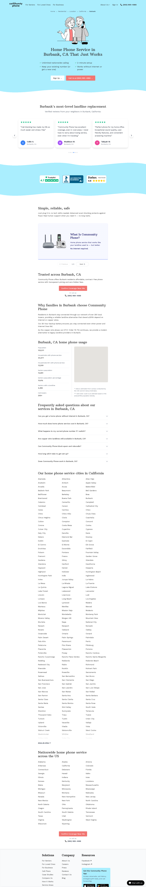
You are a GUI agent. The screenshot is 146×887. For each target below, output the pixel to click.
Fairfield (89, 548)
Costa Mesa (67, 525)
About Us (104, 5)
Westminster (43, 734)
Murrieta (41, 622)
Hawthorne (90, 564)
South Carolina (44, 812)
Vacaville (65, 722)
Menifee (65, 606)
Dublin (40, 541)
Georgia (41, 773)
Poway (64, 653)
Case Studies (47, 875)
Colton (41, 521)
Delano (41, 537)
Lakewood (66, 591)
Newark (41, 626)
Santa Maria (43, 703)
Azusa (64, 487)
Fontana (65, 552)
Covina (88, 525)
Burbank (89, 498)
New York (66, 800)
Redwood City (44, 664)
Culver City (42, 529)
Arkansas (42, 766)
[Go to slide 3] (72, 152)
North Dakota (43, 804)
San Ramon (43, 695)
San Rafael (90, 692)
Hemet (65, 568)
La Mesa (41, 583)
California (82, 11)
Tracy (64, 715)
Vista (88, 726)
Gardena (41, 560)
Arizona (89, 762)
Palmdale (90, 637)
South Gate (90, 707)
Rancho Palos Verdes (71, 657)
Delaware (66, 770)
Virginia (41, 820)
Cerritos (65, 510)
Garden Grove (91, 556)
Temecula (90, 711)
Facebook (86, 861)
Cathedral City (92, 506)
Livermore (66, 595)
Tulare (88, 715)
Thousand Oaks (44, 715)
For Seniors (30, 5)
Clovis (64, 518)
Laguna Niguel (68, 587)
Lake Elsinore (91, 587)
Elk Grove (90, 545)
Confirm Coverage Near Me (73, 288)
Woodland (90, 734)
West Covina (91, 730)
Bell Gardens (91, 490)
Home (52, 11)
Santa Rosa (90, 703)
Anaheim (41, 483)
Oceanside (42, 634)
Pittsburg (89, 645)
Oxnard (89, 634)
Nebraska (90, 793)
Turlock (41, 719)
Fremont (41, 556)
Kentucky (66, 781)
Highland (41, 572)
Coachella (90, 518)
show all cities (43, 743)
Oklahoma (90, 804)
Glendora (42, 564)
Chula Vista (90, 514)
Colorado (89, 766)
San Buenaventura (45, 680)
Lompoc (41, 599)
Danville (65, 533)
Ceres (40, 510)
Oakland (65, 630)
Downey (89, 537)
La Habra (89, 579)
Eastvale (65, 541)
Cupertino (66, 529)
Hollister (65, 572)
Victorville (42, 726)
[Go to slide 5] (75, 152)
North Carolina (92, 800)
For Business (58, 5)
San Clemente (68, 680)
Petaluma (42, 645)
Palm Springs (67, 637)
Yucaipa (89, 738)
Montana (65, 793)
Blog (63, 878)
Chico (88, 510)
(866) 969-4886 (130, 5)
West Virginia (91, 820)
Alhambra (66, 479)
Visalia (64, 726)
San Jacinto (91, 684)
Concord (89, 521)
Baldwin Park (43, 490)
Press (64, 868)
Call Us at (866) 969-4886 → (80, 78)
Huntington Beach (93, 572)
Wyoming (66, 824)
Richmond (90, 664)
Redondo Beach (92, 661)
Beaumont (66, 490)
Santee (41, 707)
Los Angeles (91, 599)
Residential (62, 11)
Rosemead (42, 672)
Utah (64, 816)
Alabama (41, 762)
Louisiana (90, 781)
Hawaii (64, 773)
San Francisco (44, 684)
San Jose (42, 688)
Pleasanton (66, 649)
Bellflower (42, 494)
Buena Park (66, 498)
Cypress (89, 529)
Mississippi (90, 789)
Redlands (66, 661)
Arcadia (41, 487)
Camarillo (66, 502)
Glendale (89, 560)
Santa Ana (66, 695)
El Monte (65, 545)
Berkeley (65, 494)
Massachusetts (92, 785)
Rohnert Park (91, 668)
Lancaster (90, 591)
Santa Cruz (90, 699)
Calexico (41, 502)
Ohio (64, 804)
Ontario (65, 634)
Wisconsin (42, 824)
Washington (67, 820)
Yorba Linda (43, 738)
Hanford (65, 564)
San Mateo (66, 692)
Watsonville (67, 730)
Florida (88, 770)
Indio (64, 576)
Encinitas (42, 548)
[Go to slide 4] (73, 152)
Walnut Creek (44, 730)
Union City (90, 719)
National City (91, 622)
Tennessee (90, 812)
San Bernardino (68, 676)
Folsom (41, 552)
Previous (64, 264)
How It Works (47, 881)
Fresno (65, 556)
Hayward (41, 568)
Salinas (41, 676)
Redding (41, 661)
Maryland (66, 785)
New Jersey (90, 797)
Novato (41, 630)
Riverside (41, 668)
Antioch (65, 483)
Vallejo (88, 722)
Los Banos (42, 603)
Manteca (41, 606)
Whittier (65, 734)
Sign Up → (57, 78)
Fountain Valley (92, 552)
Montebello (66, 614)
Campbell (90, 502)
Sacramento (91, 672)
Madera (89, 603)
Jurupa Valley (67, 579)
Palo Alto (42, 641)
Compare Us (47, 878)
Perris (88, 641)
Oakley (88, 630)
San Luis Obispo (92, 688)
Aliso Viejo (90, 479)
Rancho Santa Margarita (96, 657)
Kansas (41, 781)
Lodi (87, 595)
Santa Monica (67, 703)
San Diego (90, 680)
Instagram (86, 864)
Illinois (41, 777)
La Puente (90, 583)
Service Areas (47, 885)
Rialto (64, 664)
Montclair (42, 614)
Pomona (89, 649)
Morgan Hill (66, 618)
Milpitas (41, 610)
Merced (89, 606)
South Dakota (67, 812)
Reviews (65, 871)
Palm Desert (43, 637)
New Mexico (43, 800)
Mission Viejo (67, 610)
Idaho (88, 773)
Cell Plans (46, 871)
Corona (41, 525)
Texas (40, 816)
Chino (40, 514)
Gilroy (64, 560)
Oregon (41, 808)
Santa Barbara (92, 695)
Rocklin (65, 668)
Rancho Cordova (92, 653)
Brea (87, 494)
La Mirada (66, 583)
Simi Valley (66, 707)
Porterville (42, 653)
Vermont (89, 816)
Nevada (41, 797)
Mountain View (92, 618)
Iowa (88, 777)
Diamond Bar (67, 537)
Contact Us (67, 875)
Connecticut (43, 770)
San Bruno (90, 676)
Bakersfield (90, 487)
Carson (65, 506)
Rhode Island (91, 808)
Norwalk (89, 626)
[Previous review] (15, 135)
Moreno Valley (44, 618)
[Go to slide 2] (70, 152)
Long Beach (67, 599)
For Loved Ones (43, 5)
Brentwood (42, 498)
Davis (88, 533)
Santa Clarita (67, 699)
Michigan (41, 789)
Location (72, 11)
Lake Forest (43, 591)
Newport (65, 626)
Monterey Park (92, 614)
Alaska (65, 762)
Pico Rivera (66, 645)
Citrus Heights (44, 518)
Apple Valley (91, 483)
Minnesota (66, 789)
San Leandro (67, 688)
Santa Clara (43, 699)
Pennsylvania (67, 808)
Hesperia (89, 568)
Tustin (64, 719)
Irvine (40, 579)
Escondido (66, 548)
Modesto (89, 610)
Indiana (65, 777)
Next (81, 264)
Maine (40, 785)
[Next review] (131, 135)
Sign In (115, 5)
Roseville (65, 672)
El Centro (42, 545)
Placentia (42, 649)
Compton (66, 521)
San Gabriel (67, 684)
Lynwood (65, 603)
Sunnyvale (66, 711)
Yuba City (66, 738)
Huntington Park (45, 576)
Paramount (66, 641)
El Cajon (89, 541)
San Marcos (43, 692)
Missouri (41, 793)
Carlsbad (42, 506)
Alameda (41, 479)
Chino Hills (66, 514)
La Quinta (42, 587)
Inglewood (90, 576)
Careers (65, 864)
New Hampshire (68, 797)
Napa (64, 622)
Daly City (41, 533)
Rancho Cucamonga (46, 657)
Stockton (42, 711)
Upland (41, 722)
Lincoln (41, 595)
